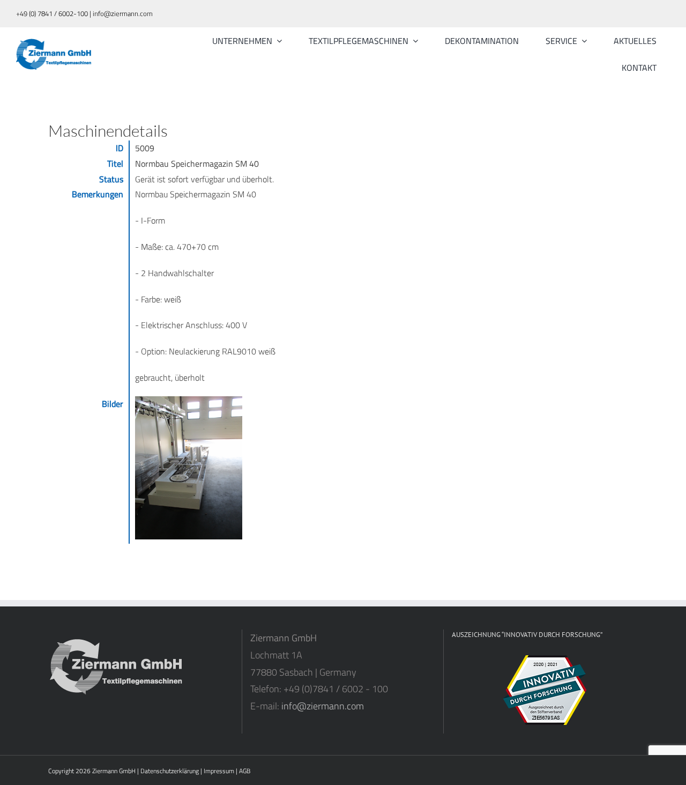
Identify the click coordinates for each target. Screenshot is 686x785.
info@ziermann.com (322, 706)
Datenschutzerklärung (169, 771)
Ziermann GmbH (114, 771)
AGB (244, 771)
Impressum (219, 771)
